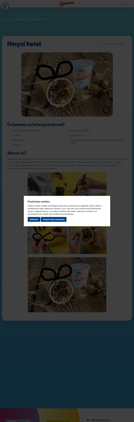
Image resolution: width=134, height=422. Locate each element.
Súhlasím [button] (34, 219)
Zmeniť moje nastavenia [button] (53, 219)
